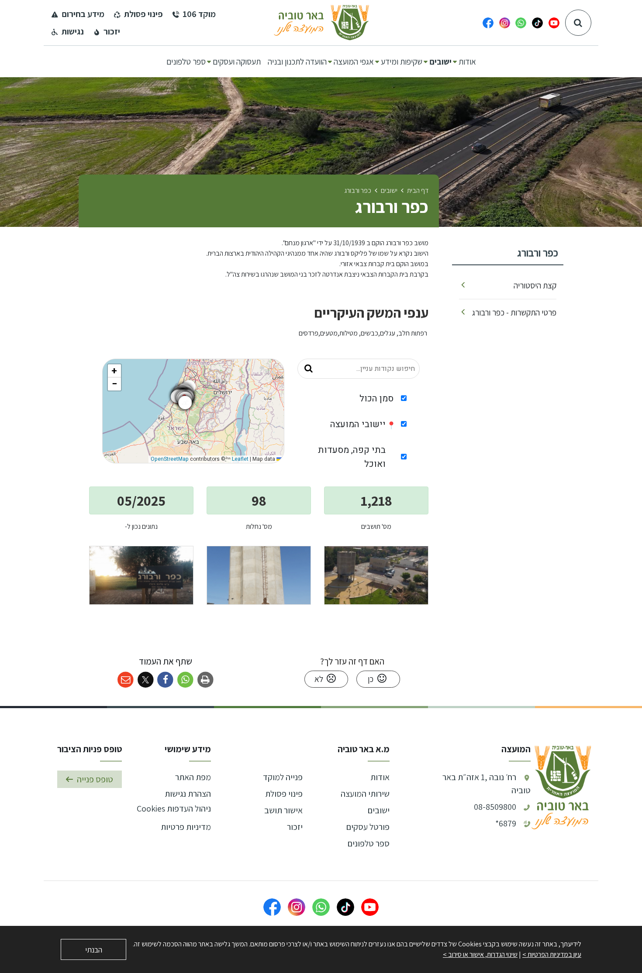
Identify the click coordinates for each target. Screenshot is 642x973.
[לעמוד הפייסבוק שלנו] (488, 22)
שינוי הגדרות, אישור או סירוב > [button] (480, 954)
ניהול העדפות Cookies (174, 808)
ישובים (379, 810)
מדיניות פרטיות (186, 827)
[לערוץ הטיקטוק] (537, 22)
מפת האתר (193, 777)
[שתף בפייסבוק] (165, 680)
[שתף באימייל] (125, 680)
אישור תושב (283, 810)
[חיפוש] (578, 23)
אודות (380, 777)
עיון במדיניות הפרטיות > (551, 954)
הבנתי (93, 950)
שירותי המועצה (365, 793)
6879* (505, 823)
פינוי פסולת (284, 793)
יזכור (295, 827)
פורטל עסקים (368, 827)
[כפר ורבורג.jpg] (376, 575)
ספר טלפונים (369, 843)
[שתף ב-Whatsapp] (185, 680)
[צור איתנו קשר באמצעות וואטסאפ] (520, 22)
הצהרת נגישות (188, 793)
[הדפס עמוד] (205, 680)
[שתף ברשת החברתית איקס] (145, 680)
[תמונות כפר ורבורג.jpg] (141, 575)
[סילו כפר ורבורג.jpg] (259, 575)
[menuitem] (467, 61)
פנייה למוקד (283, 777)
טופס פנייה (95, 779)
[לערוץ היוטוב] (554, 22)
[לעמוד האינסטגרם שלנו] (504, 22)
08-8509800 (495, 806)
